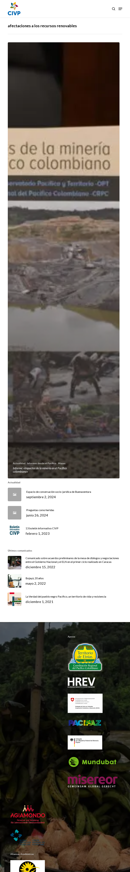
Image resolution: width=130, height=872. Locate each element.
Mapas (62, 463)
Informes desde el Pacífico (41, 463)
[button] (120, 8)
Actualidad (19, 463)
